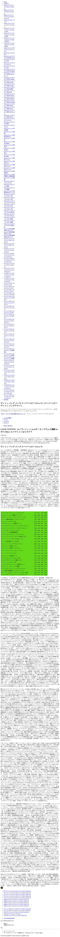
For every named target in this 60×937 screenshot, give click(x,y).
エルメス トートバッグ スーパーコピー (9, 24)
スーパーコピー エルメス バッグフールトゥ (9, 325)
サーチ (6, 419)
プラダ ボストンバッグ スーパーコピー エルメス (9, 386)
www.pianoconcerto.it (9, 918)
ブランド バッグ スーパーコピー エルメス (9, 371)
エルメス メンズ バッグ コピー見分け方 (9, 225)
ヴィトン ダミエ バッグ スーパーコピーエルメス (17, 908)
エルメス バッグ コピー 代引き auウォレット (9, 74)
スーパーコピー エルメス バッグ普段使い (9, 350)
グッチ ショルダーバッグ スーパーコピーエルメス (9, 260)
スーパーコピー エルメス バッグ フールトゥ (9, 302)
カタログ (6, 3)
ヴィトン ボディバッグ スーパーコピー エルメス (9, 396)
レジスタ (6, 421)
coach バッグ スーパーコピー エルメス (9, 6)
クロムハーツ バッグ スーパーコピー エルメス (9, 250)
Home (5, 2)
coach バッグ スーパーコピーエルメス (9, 11)
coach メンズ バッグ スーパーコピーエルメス (9, 16)
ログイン (6, 423)
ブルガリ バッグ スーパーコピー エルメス (9, 381)
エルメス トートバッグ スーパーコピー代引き (9, 39)
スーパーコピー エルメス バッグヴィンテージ (9, 345)
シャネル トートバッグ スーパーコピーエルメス (9, 279)
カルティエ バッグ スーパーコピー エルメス (9, 240)
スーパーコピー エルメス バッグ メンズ (9, 307)
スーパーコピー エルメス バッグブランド (9, 330)
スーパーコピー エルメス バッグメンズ (9, 335)
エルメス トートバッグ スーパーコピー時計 (9, 44)
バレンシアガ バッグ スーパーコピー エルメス (9, 362)
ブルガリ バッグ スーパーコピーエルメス (15, 915)
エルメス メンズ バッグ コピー (12, 913)
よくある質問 (7, 418)
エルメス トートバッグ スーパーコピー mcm (9, 29)
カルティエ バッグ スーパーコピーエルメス (9, 245)
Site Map (6, 399)
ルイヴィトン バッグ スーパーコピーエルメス (16, 912)
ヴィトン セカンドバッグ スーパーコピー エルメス (9, 391)
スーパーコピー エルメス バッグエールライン (9, 320)
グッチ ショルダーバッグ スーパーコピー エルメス (9, 255)
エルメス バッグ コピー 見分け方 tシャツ (9, 112)
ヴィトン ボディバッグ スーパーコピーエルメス (17, 910)
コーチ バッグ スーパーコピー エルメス (9, 265)
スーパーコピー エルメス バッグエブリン (9, 316)
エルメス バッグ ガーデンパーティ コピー (9, 49)
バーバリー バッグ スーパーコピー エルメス (9, 366)
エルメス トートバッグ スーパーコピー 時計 (9, 34)
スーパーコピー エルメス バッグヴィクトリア (9, 340)
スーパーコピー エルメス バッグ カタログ (9, 297)
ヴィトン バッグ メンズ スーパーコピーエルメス (17, 891)
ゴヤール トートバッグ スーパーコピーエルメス (9, 269)
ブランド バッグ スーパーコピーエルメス (9, 376)
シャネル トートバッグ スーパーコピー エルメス (9, 274)
